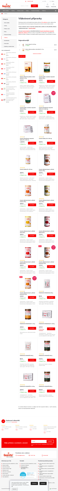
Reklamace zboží (5, 470)
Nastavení (14, 489)
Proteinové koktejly (7, 34)
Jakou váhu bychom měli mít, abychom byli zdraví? (46, 464)
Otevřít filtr (22, 56)
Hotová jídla (6, 43)
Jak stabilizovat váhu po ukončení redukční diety (46, 469)
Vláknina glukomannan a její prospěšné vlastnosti (46, 474)
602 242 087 (23, 468)
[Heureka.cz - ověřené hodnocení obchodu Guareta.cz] (28, 475)
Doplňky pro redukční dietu (9, 46)
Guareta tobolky (25, 31)
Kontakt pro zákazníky (25, 465)
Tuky (40, 479)
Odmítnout (34, 483)
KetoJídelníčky (6, 40)
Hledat (34, 6)
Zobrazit (51, 174)
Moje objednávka (5, 476)
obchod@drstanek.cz (21, 455)
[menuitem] (5, 11)
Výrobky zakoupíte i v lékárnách (8, 475)
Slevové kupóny (5, 473)
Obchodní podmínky (6, 466)
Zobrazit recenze (14, 422)
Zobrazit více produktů (37, 53)
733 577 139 (32, 455)
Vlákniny (5, 37)
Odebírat (50, 441)
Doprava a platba (6, 465)
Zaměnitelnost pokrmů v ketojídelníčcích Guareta (46, 466)
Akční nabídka (6, 22)
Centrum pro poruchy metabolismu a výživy (10, 463)
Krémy (5, 31)
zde (12, 486)
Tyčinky (5, 25)
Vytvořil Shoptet (54, 488)
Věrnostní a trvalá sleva (7, 471)
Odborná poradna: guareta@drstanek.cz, (25, 467)
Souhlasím (43, 483)
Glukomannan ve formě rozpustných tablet (46, 477)
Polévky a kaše (7, 28)
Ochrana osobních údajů (7, 468)
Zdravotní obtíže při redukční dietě (45, 476)
